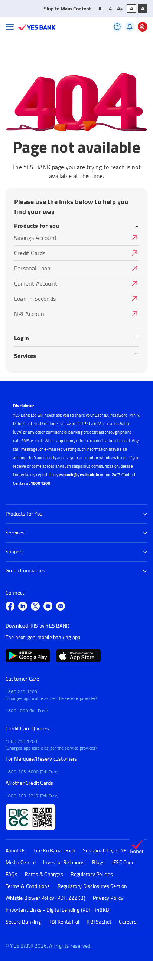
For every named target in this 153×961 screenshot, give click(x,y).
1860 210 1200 (22, 691)
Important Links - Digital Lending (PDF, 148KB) (58, 910)
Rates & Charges (44, 874)
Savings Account (35, 238)
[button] (10, 27)
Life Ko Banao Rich (54, 850)
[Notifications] (130, 27)
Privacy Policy (108, 898)
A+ (120, 8)
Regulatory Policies (92, 874)
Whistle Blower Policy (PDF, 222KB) (45, 898)
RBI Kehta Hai (63, 921)
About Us (16, 850)
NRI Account (30, 314)
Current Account (35, 284)
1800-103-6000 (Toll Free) (32, 771)
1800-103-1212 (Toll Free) (32, 795)
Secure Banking (23, 921)
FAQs (11, 874)
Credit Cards (29, 254)
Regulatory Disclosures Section (92, 886)
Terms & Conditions (28, 886)
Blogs (98, 862)
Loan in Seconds (35, 299)
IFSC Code (123, 862)
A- (101, 8)
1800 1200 (40, 483)
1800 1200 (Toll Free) (27, 710)
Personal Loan (32, 269)
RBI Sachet (99, 921)
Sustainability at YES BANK (113, 850)
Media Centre (21, 862)
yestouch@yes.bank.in (77, 474)
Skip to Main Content (67, 8)
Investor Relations (64, 862)
